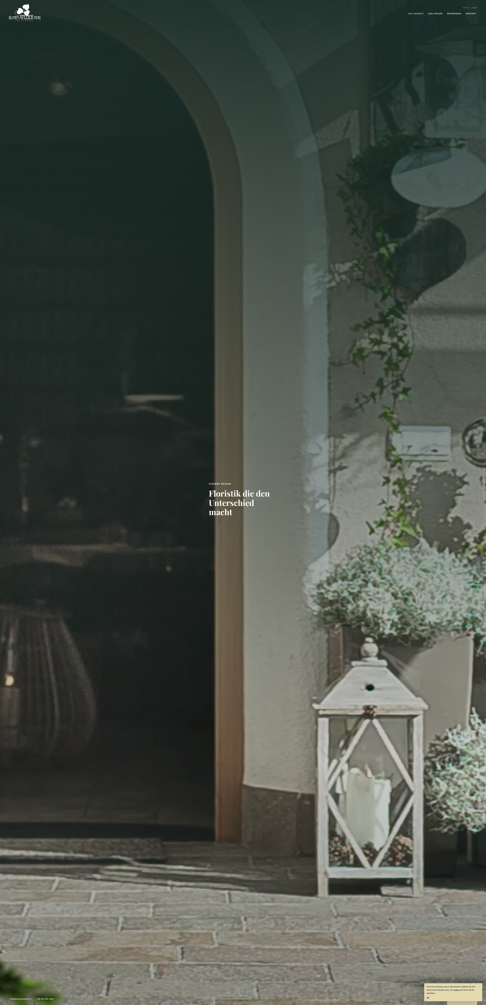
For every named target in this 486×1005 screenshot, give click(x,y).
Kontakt (471, 13)
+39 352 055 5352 (45, 999)
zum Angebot (416, 13)
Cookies (456, 990)
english (474, 8)
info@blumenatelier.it (20, 999)
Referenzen (454, 13)
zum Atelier (435, 13)
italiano (466, 8)
